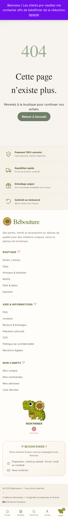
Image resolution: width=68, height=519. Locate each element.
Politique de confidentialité (18, 343)
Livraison (8, 318)
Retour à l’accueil (34, 117)
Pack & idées (10, 285)
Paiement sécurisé (13, 331)
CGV (5, 337)
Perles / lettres (11, 259)
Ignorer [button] (34, 15)
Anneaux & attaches (14, 272)
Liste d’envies (11, 389)
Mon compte (10, 370)
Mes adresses (11, 383)
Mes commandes (13, 376)
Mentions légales (13, 350)
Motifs (6, 278)
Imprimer (8, 291)
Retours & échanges (14, 324)
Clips (5, 266)
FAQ (5, 312)
